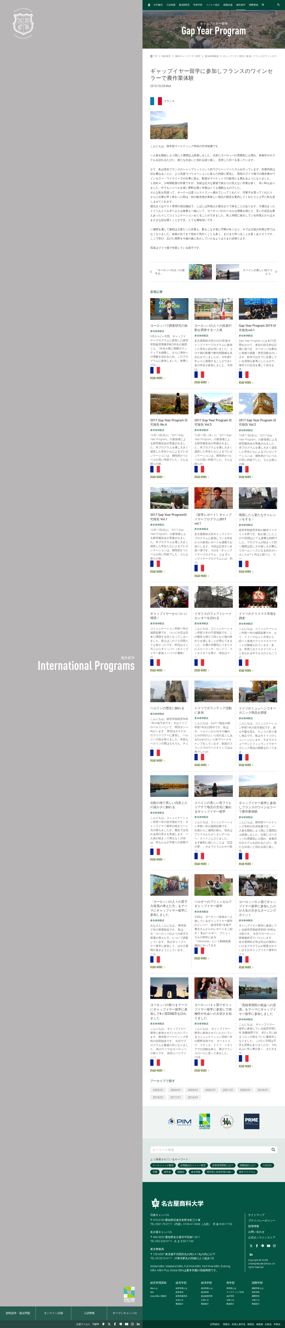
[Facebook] (115, 1324)
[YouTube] (127, 1324)
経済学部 (206, 1282)
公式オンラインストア (261, 1237)
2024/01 (175, 1089)
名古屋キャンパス (161, 1232)
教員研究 (184, 5)
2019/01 (263, 1089)
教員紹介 (179, 1304)
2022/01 (210, 1089)
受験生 (226, 1324)
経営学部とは (181, 1288)
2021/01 (228, 1089)
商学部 (230, 1282)
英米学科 (256, 1292)
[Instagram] (132, 1324)
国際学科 (256, 1296)
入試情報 (89, 1313)
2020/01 (245, 1089)
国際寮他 (253, 5)
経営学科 (179, 1292)
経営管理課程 (158, 1282)
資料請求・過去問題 (18, 1313)
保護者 (259, 1324)
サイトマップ (256, 1214)
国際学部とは (257, 1288)
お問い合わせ (256, 1231)
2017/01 (175, 1097)
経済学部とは (207, 1288)
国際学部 (257, 1282)
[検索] (273, 1149)
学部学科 (197, 5)
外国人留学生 (239, 1324)
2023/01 (193, 1089)
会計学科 (230, 1296)
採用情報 (253, 1226)
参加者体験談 (212, 56)
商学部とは (231, 1288)
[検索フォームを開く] (278, 5)
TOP (155, 56)
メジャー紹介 (213, 5)
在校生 (268, 1324)
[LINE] (121, 1324)
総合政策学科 (207, 1296)
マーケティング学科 (235, 1292)
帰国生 (250, 1324)
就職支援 (228, 5)
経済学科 (205, 1292)
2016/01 (193, 1097)
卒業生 (277, 1324)
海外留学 (240, 5)
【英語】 (158, 1296)
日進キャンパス (159, 1214)
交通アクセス (83, 1324)
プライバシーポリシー (261, 1220)
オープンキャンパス (125, 1313)
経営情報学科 (181, 1296)
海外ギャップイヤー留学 (188, 56)
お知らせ (179, 1300)
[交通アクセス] (103, 1324)
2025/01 (158, 1089)
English (96, 1324)
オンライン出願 (53, 1313)
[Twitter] (109, 1324)
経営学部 (181, 1282)
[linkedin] (138, 1324)
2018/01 (158, 1097)
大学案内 (158, 5)
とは (154, 1288)
